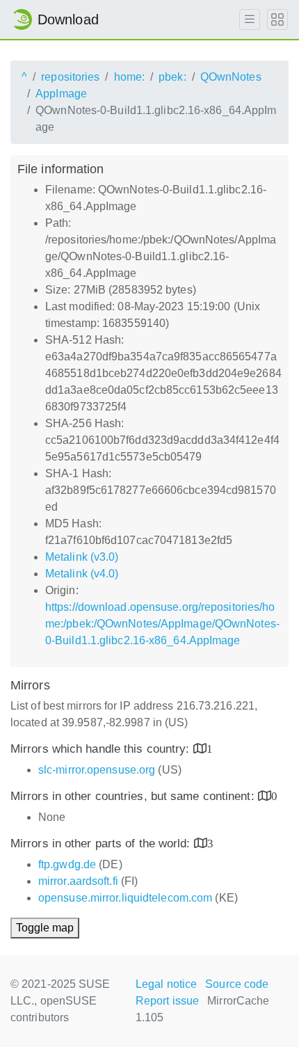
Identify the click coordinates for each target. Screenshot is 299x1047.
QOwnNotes (230, 77)
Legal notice (166, 984)
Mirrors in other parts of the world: (102, 843)
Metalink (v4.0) (82, 574)
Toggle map (45, 928)
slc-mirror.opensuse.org (96, 770)
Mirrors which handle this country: (101, 749)
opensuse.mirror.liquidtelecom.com (125, 898)
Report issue (167, 1001)
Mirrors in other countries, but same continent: (134, 796)
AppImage (61, 93)
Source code (236, 984)
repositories (70, 77)
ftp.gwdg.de (67, 864)
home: (129, 77)
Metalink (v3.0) (82, 557)
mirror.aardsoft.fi (78, 881)
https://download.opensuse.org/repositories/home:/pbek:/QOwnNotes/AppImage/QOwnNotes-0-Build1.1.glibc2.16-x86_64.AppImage (162, 623)
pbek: (172, 77)
